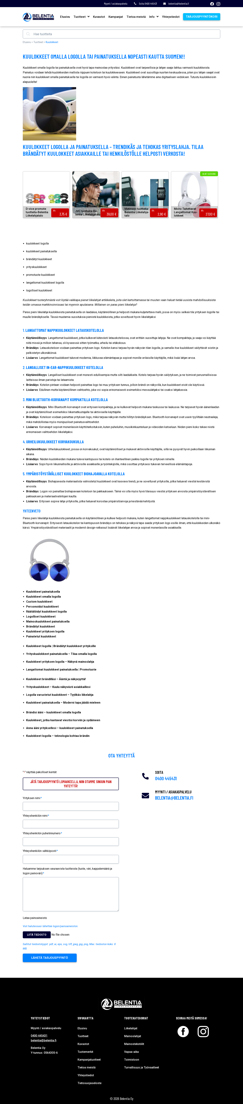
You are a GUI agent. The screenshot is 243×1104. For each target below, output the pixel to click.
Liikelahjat (130, 1028)
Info (152, 16)
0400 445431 (166, 778)
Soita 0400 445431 (148, 3)
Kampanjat (116, 16)
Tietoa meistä (136, 16)
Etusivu (65, 16)
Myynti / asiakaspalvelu (115, 3)
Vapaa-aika (131, 1052)
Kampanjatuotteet (89, 1059)
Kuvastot (99, 16)
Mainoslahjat (132, 1036)
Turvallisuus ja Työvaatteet (141, 1067)
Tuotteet (79, 16)
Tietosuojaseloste (89, 1083)
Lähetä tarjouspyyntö (49, 957)
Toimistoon (131, 1059)
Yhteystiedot (170, 16)
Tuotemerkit (85, 1052)
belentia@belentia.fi (178, 3)
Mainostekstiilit (134, 1044)
